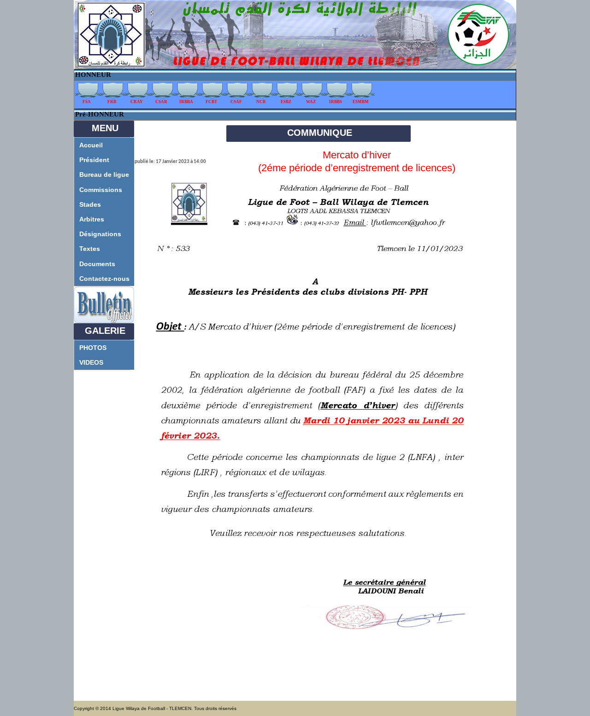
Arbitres (91, 219)
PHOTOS (92, 347)
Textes (89, 248)
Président (94, 159)
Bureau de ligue (104, 174)
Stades (90, 204)
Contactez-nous (104, 278)
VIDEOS (91, 362)
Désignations (100, 234)
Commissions (100, 189)
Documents (97, 264)
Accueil (91, 145)
